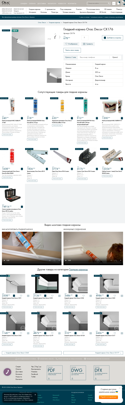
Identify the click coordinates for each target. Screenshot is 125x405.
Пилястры (54, 12)
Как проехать (36, 369)
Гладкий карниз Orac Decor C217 (105, 335)
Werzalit (73, 400)
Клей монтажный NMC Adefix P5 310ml (11, 121)
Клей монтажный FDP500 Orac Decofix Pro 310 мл (36, 121)
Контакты (72, 3)
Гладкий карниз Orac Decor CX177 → (108, 353)
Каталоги (52, 3)
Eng (36, 367)
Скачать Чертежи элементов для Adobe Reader (54, 371)
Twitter (33, 377)
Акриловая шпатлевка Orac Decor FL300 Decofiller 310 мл (62, 121)
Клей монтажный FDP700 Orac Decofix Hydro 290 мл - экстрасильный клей (86, 122)
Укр (32, 367)
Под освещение (65, 9)
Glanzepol (39, 397)
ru (114, 3)
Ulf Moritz (102, 12)
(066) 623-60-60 (7, 11)
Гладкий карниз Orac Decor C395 (43, 298)
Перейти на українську (108, 397)
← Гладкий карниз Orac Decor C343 (16, 353)
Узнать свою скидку (72, 50)
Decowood (56, 395)
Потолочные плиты (93, 9)
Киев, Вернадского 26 (19, 13)
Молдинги (32, 12)
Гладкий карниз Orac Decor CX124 (75, 335)
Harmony (55, 397)
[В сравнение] (28, 296)
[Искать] (109, 3)
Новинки (34, 372)
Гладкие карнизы (34, 9)
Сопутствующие (116, 12)
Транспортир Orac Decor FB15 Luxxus (36, 172)
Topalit (73, 402)
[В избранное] (21, 296)
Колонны (44, 12)
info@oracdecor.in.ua (6, 13)
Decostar (38, 395)
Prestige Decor (40, 402)
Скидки (24, 3)
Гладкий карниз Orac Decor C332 (74, 298)
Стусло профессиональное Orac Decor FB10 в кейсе (11, 210)
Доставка (42, 3)
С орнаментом (50, 9)
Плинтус (119, 9)
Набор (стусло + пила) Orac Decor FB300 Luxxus (112, 172)
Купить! (115, 57)
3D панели (108, 9)
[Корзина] (22, 117)
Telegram (16, 11)
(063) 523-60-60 (19, 9)
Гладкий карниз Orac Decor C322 (11, 335)
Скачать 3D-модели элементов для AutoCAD (77, 371)
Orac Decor (56, 400)
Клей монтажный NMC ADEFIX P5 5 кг (112, 121)
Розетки (79, 9)
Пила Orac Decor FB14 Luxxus (60, 171)
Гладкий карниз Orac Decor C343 (105, 298)
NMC (37, 400)
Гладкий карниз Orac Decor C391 (11, 298)
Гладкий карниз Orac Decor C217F (43, 335)
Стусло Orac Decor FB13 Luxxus (86, 171)
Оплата (32, 3)
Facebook (34, 374)
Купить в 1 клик (70, 57)
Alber (72, 395)
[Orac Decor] (6, 3)
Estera (73, 397)
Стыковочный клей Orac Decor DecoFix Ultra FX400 (11, 172)
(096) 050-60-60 (7, 9)
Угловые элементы (69, 12)
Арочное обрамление (87, 12)
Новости (62, 3)
